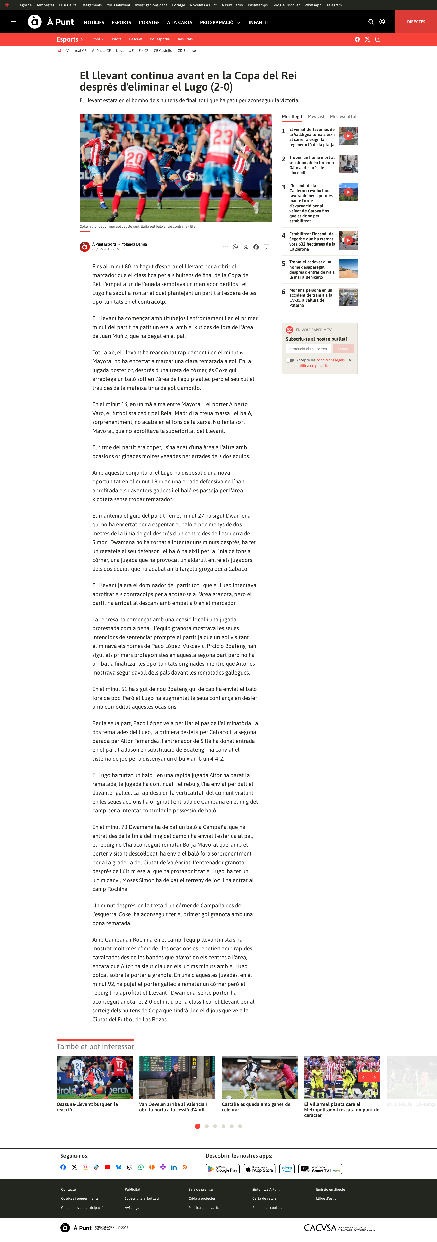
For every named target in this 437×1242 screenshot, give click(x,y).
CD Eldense (187, 50)
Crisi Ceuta (68, 5)
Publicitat (132, 1189)
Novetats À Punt (203, 5)
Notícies (94, 22)
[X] (367, 39)
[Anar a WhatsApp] (142, 1167)
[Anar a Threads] (131, 1167)
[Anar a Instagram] (86, 1167)
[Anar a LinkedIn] (175, 1167)
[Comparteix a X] (246, 247)
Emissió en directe (330, 1189)
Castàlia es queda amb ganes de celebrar (256, 1106)
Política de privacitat (205, 1208)
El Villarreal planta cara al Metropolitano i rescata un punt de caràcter (341, 1109)
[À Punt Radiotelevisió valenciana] (87, 1227)
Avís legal (132, 1208)
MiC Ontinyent (118, 5)
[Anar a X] (75, 1167)
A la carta (179, 22)
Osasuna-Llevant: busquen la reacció (87, 1106)
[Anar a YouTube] (108, 1167)
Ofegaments (91, 5)
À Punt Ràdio (232, 5)
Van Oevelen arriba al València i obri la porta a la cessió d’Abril (173, 1106)
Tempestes (45, 5)
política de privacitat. (314, 365)
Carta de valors (264, 1198)
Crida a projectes (202, 1198)
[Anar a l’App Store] (260, 1169)
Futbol (94, 39)
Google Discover (286, 5)
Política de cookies (267, 1208)
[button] (197, 1126)
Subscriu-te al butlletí (142, 1198)
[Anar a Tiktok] (97, 1167)
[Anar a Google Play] (223, 1169)
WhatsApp (313, 5)
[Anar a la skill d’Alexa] (287, 1169)
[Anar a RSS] (186, 1167)
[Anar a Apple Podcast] (164, 1167)
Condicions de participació (82, 1208)
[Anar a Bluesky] (119, 1167)
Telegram (334, 5)
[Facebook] (357, 39)
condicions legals (330, 360)
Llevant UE (125, 50)
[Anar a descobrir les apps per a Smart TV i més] (320, 1169)
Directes (416, 21)
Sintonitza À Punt (266, 1189)
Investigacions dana (151, 5)
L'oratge (178, 5)
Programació (217, 22)
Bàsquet (135, 39)
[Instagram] (377, 39)
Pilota (117, 39)
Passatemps (258, 5)
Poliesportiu (160, 39)
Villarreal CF (76, 50)
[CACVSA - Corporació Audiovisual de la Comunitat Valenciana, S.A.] (340, 1227)
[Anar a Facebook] (64, 1167)
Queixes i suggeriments (79, 1198)
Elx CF (144, 50)
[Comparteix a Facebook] (256, 247)
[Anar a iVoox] (153, 1167)
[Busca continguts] (371, 22)
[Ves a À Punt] (51, 22)
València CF (101, 50)
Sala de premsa (201, 1189)
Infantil (259, 22)
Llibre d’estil (326, 1198)
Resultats (185, 39)
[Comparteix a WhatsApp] (235, 247)
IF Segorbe (23, 5)
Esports (121, 22)
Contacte (68, 1189)
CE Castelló (163, 50)
